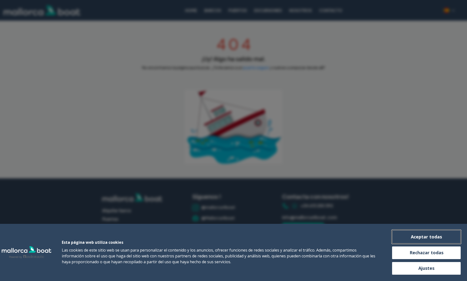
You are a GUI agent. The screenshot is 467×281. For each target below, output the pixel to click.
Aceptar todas (426, 237)
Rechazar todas (426, 252)
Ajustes (426, 268)
